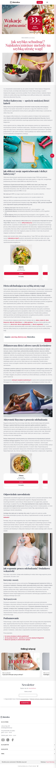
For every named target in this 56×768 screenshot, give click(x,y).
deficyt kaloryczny (27, 222)
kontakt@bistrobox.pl (6, 727)
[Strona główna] (15, 2)
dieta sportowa (28, 322)
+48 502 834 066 (5, 726)
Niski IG (21, 267)
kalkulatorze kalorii (13, 238)
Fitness (21, 475)
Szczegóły (21, 276)
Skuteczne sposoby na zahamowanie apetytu (17, 639)
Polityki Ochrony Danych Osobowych (41, 699)
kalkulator (6, 517)
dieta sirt (12, 322)
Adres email (28, 691)
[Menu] (47, 2)
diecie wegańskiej (38, 324)
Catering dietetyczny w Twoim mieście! (27, 766)
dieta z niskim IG (40, 320)
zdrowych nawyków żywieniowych (21, 380)
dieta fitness (18, 322)
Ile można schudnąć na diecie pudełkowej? (17, 636)
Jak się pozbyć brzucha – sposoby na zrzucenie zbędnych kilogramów (24, 638)
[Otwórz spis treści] (52, 156)
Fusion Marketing (50, 762)
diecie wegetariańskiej (24, 324)
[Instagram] (8, 740)
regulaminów (25, 699)
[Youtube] (3, 740)
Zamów (40, 2)
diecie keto (14, 324)
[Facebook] (12, 740)
